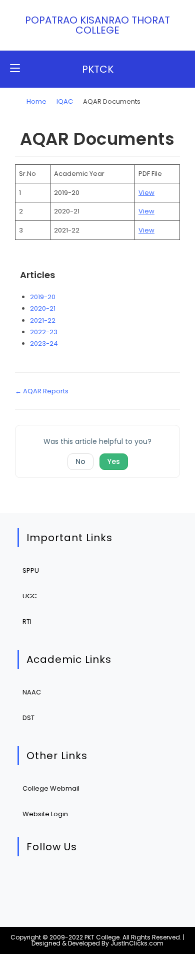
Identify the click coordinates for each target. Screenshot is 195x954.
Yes (114, 461)
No (81, 461)
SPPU (30, 570)
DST (28, 718)
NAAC (31, 692)
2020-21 (43, 308)
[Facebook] (63, 881)
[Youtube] (124, 881)
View (146, 192)
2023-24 (44, 343)
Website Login (45, 814)
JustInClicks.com (137, 943)
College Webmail (51, 788)
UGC (29, 596)
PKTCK (98, 69)
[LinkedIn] (94, 881)
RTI (27, 621)
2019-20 (43, 297)
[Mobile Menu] (15, 69)
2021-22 (43, 320)
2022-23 (44, 332)
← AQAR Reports (41, 391)
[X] (32, 881)
